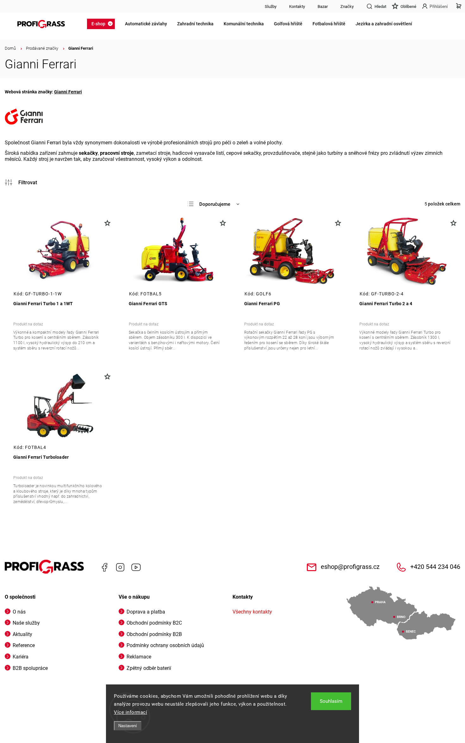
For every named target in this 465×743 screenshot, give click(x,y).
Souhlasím (331, 701)
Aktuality (22, 634)
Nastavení (127, 725)
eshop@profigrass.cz (350, 566)
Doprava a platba (146, 612)
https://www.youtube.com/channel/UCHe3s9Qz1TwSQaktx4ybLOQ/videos (136, 567)
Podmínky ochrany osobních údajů (165, 645)
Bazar (323, 6)
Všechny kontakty (252, 612)
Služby (270, 6)
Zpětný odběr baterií (149, 668)
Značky (347, 6)
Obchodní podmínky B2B (154, 634)
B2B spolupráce (30, 668)
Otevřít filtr (21, 182)
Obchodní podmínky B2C (154, 623)
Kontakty (297, 6)
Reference (24, 645)
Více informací (130, 712)
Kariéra (20, 657)
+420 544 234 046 (435, 566)
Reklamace (139, 657)
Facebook (104, 567)
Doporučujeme (214, 204)
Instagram (120, 567)
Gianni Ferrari (68, 91)
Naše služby (26, 623)
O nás (19, 612)
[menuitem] (103, 24)
